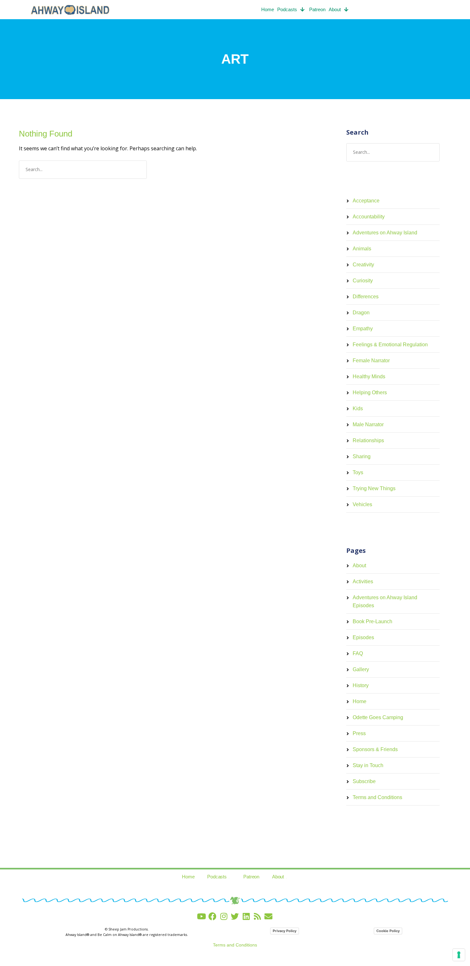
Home (267, 9)
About (335, 9)
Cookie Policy (388, 931)
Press (359, 733)
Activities (363, 581)
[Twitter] (235, 916)
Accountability (369, 216)
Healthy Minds (369, 376)
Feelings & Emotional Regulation (390, 344)
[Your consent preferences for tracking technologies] (459, 955)
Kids (358, 408)
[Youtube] (201, 916)
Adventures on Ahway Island (385, 232)
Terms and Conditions (377, 797)
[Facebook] (212, 916)
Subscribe (364, 781)
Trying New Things (374, 488)
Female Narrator (371, 360)
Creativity (363, 264)
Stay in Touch (368, 765)
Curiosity (363, 280)
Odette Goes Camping (378, 717)
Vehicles (362, 504)
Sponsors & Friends (375, 749)
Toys (358, 472)
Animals (362, 248)
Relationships (368, 440)
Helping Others (370, 392)
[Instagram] (224, 916)
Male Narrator (368, 424)
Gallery (361, 669)
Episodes (363, 637)
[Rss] (257, 916)
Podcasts (287, 9)
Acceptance (366, 200)
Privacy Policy (284, 931)
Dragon (361, 312)
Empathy (363, 328)
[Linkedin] (246, 916)
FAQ (358, 653)
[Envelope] (268, 916)
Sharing (362, 456)
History (361, 685)
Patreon (317, 9)
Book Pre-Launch (372, 621)
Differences (366, 296)
